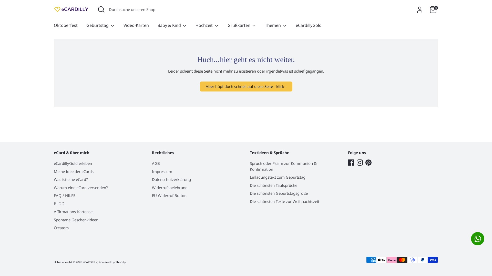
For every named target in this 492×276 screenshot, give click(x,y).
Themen (273, 25)
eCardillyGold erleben (73, 163)
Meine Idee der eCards (74, 171)
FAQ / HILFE (64, 195)
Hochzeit (205, 25)
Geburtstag (98, 25)
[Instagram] (360, 162)
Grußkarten (239, 25)
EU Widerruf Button (169, 195)
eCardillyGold (309, 25)
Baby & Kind (170, 25)
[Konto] (420, 10)
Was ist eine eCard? (71, 179)
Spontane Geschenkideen (76, 219)
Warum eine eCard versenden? (81, 187)
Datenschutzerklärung (171, 179)
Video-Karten (136, 25)
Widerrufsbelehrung (170, 187)
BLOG (59, 203)
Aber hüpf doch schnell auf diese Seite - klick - (246, 86)
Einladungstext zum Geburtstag (277, 177)
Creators (61, 227)
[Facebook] (351, 162)
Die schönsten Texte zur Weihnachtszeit (284, 201)
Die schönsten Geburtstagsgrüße (279, 193)
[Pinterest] (368, 162)
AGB (156, 163)
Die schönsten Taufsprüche (273, 185)
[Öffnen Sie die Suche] (101, 9)
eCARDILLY (90, 262)
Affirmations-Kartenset (74, 211)
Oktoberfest (66, 25)
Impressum (162, 171)
